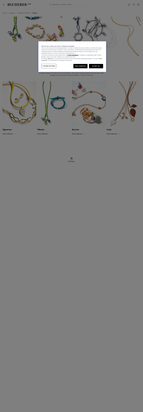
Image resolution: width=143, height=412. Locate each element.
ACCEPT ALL (96, 66)
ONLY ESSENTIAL (80, 66)
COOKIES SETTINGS (49, 66)
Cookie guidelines (72, 55)
